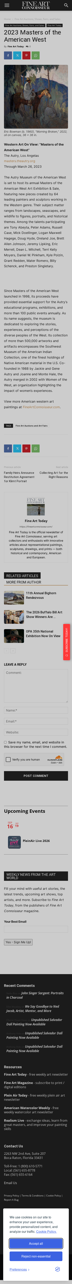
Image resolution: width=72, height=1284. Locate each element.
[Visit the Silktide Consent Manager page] (57, 1269)
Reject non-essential (36, 1256)
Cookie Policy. (46, 1231)
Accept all (36, 1243)
